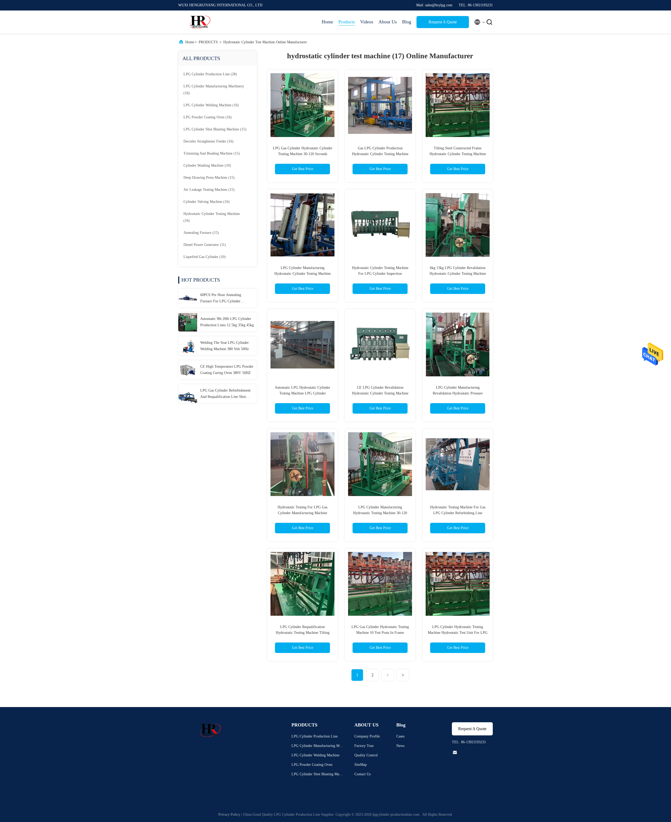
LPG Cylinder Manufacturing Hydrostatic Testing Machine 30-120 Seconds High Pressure (380, 513)
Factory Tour (364, 746)
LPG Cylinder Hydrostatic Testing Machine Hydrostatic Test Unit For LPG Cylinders (458, 632)
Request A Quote (443, 22)
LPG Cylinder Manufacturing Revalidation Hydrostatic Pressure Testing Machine (458, 393)
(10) (207, 165)
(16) (213, 89)
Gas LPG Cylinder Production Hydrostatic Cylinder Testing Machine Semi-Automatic (380, 154)
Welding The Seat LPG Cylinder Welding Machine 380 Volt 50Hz (224, 346)
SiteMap (360, 765)
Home (327, 21)
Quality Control (366, 755)
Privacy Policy (229, 814)
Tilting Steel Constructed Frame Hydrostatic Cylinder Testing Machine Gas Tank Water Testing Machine (458, 154)
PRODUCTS (208, 42)
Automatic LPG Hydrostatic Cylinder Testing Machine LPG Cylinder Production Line (302, 393)
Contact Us (362, 774)
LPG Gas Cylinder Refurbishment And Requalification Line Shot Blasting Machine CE (225, 394)
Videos (366, 21)
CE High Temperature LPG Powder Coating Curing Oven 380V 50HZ (226, 370)
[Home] (199, 22)
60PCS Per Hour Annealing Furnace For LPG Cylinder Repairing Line (220, 298)
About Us (387, 21)
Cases (400, 736)
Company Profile (367, 736)
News (400, 746)
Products (346, 21)
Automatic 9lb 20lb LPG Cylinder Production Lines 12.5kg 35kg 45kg (227, 322)
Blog (406, 21)
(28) (210, 74)
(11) (204, 245)
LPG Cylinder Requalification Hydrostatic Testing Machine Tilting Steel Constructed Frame (302, 632)
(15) (214, 129)
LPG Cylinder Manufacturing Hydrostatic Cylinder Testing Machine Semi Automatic (302, 273)
